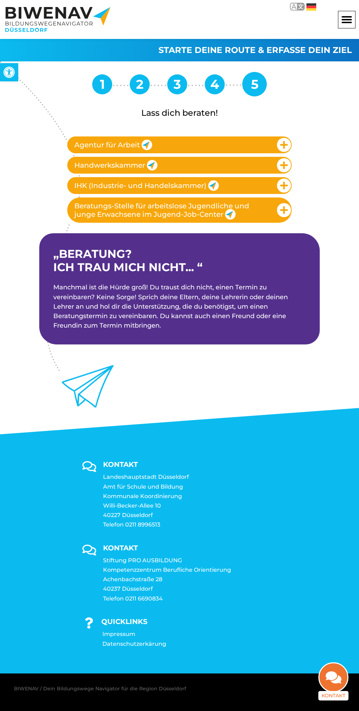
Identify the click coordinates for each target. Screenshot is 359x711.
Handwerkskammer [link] (109, 165)
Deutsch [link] (306, 6)
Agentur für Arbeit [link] (107, 145)
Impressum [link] (118, 634)
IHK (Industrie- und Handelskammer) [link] (140, 185)
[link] (9, 72)
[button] (346, 19)
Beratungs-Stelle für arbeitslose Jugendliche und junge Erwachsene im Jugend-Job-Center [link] (161, 210)
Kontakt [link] (333, 695)
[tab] (179, 144)
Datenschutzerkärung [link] (134, 643)
